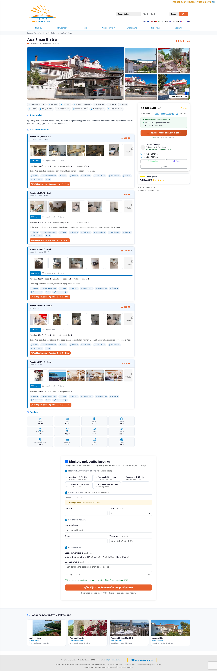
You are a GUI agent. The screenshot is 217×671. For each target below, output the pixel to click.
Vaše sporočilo (77, 562)
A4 (173, 113)
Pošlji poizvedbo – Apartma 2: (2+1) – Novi (51, 240)
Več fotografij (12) (180, 96)
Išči (184, 14)
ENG (74, 557)
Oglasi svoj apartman (143, 660)
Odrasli (69, 508)
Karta (165, 167)
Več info (178, 28)
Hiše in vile (154, 28)
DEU (82, 557)
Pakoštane (53, 33)
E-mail (69, 536)
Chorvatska (111, 664)
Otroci (117, 508)
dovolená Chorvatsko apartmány (78, 664)
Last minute (132, 28)
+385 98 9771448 (150, 157)
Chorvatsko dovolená (98, 664)
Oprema (36, 161)
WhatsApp (154, 161)
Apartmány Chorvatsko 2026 (125, 664)
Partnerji (97, 667)
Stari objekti (89, 667)
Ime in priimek (72, 525)
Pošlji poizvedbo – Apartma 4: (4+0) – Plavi (51, 353)
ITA (89, 557)
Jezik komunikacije (79, 553)
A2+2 (168, 113)
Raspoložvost (49, 161)
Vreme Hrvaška (108, 28)
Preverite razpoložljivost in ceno (165, 132)
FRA (103, 557)
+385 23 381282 (150, 154)
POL (124, 557)
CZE (67, 557)
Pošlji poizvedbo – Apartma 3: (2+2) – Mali (51, 297)
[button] (164, 179)
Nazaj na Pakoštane (147, 187)
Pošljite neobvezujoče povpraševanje (110, 587)
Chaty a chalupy (156, 664)
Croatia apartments (143, 664)
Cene (62, 161)
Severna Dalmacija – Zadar (37, 33)
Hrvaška (38, 28)
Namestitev (62, 28)
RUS (110, 557)
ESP (96, 557)
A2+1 (163, 113)
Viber (178, 161)
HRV (117, 557)
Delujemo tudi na (61, 664)
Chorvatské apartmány (125, 667)
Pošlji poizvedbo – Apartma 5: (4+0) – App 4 (51, 405)
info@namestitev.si (113, 660)
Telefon (119, 536)
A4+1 (157, 113)
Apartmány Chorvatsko (108, 667)
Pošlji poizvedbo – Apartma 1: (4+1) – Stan (51, 184)
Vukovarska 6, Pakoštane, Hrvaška (44, 44)
